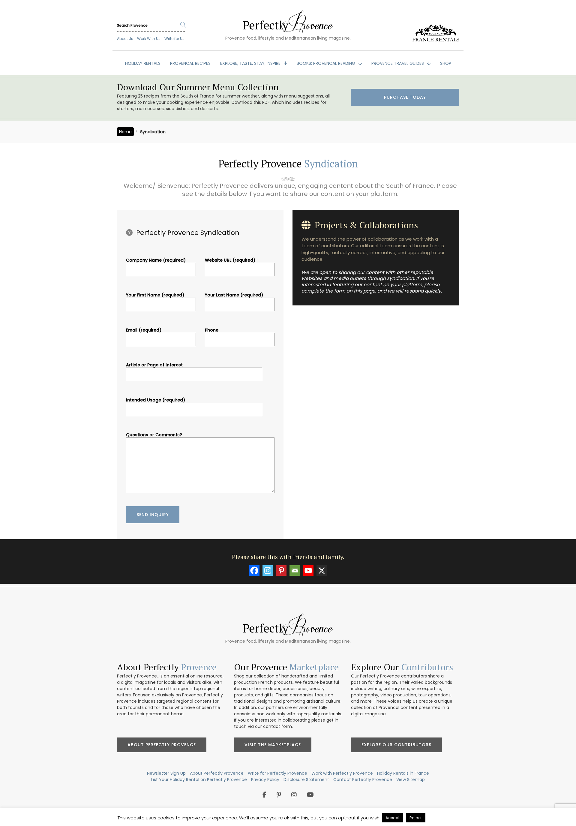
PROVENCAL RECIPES (190, 63)
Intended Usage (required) (155, 400)
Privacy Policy (265, 779)
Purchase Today (405, 97)
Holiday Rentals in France (403, 773)
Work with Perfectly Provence (342, 773)
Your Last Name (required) (234, 295)
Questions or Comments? (154, 435)
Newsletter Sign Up (166, 773)
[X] (321, 570)
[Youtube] (308, 570)
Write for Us (174, 38)
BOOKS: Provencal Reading (326, 63)
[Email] (295, 570)
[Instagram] (267, 570)
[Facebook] (254, 570)
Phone (211, 330)
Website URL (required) (230, 260)
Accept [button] (393, 818)
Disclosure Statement (306, 779)
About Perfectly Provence (162, 745)
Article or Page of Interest (154, 365)
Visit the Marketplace (272, 745)
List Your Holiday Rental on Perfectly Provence (199, 779)
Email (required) (143, 330)
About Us (125, 38)
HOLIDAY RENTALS (142, 63)
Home (125, 132)
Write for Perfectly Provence (277, 773)
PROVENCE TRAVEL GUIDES (398, 63)
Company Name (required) (156, 260)
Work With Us (148, 38)
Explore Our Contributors (396, 745)
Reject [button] (416, 818)
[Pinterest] (281, 570)
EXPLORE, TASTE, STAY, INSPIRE (251, 63)
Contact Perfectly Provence (362, 779)
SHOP (445, 63)
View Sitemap (410, 779)
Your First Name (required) (155, 295)
